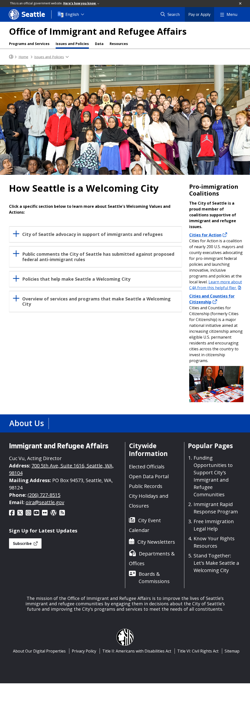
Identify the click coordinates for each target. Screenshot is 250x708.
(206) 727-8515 (44, 495)
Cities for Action (205, 235)
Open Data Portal (149, 476)
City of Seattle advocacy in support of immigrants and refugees (92, 234)
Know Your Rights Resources (214, 542)
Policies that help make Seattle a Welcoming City (76, 279)
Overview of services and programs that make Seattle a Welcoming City (96, 301)
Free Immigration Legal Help (214, 525)
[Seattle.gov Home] (11, 57)
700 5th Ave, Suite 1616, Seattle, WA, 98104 (61, 469)
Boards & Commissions (154, 578)
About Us (26, 423)
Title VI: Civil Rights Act (198, 651)
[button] (240, 4)
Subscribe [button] (23, 543)
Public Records (145, 486)
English (72, 14)
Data (99, 43)
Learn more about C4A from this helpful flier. (215, 284)
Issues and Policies (72, 43)
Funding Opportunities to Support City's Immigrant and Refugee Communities (213, 476)
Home (23, 56)
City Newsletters (156, 542)
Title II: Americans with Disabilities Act (136, 651)
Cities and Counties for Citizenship (212, 299)
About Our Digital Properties (39, 651)
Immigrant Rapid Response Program (216, 508)
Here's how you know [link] (79, 3)
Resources (119, 43)
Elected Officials (147, 466)
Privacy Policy (84, 651)
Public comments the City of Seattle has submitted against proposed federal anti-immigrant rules (98, 256)
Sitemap (232, 651)
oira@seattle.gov (45, 502)
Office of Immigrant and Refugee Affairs (98, 31)
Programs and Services (29, 43)
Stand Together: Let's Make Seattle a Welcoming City (216, 563)
